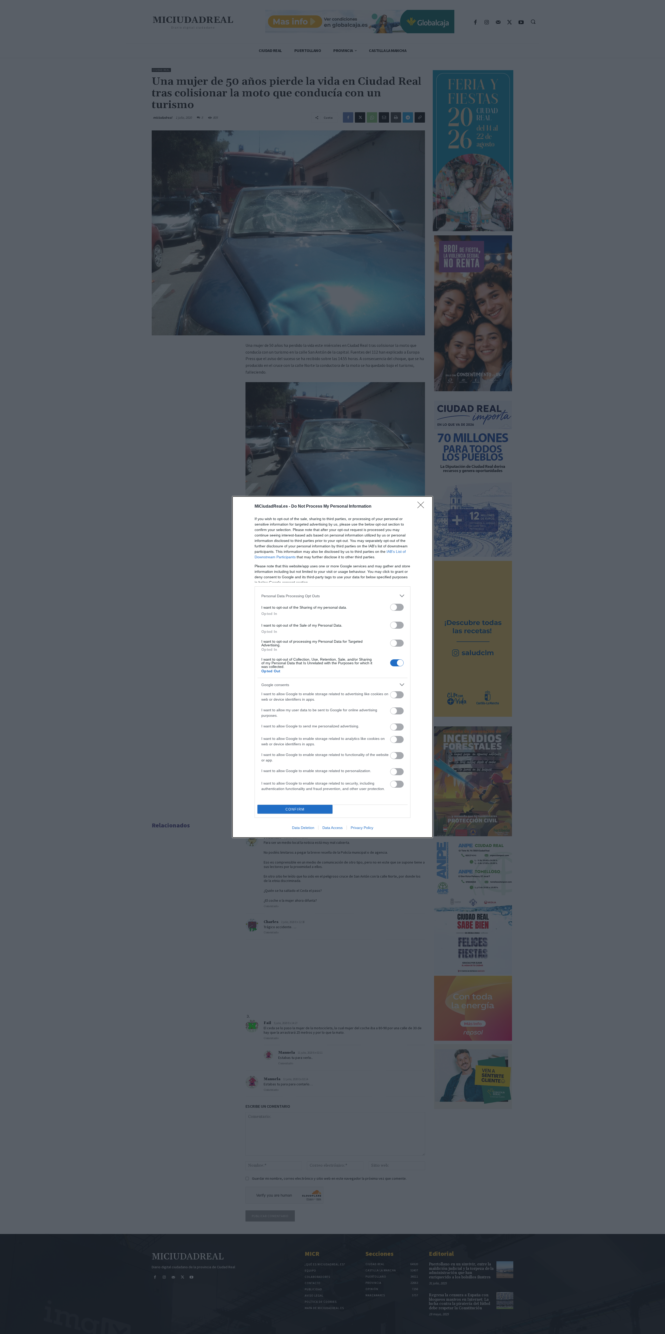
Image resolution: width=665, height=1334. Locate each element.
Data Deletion (303, 828)
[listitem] (332, 596)
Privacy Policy (362, 828)
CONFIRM (295, 809)
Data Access (332, 828)
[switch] (397, 607)
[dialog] (332, 667)
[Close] (422, 507)
